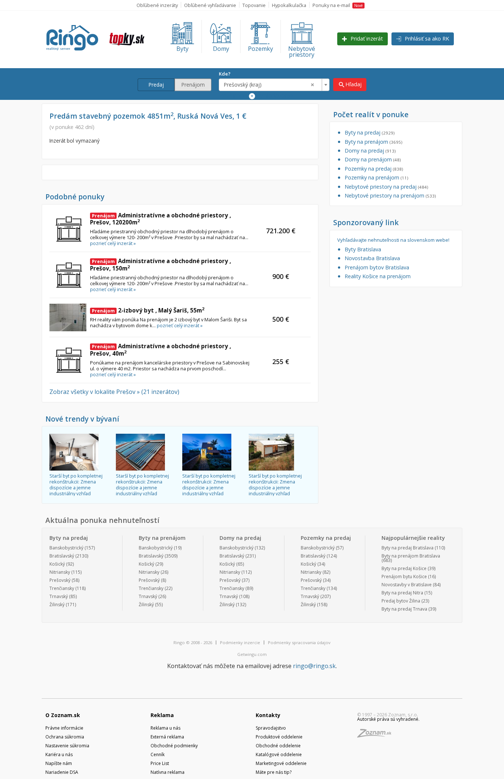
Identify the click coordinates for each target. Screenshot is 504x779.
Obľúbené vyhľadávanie (210, 5)
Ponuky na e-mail (338, 5)
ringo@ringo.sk (314, 666)
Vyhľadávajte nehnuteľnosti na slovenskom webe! (393, 240)
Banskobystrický (66, 548)
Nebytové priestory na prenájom (390, 195)
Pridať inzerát (366, 38)
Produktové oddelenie (279, 737)
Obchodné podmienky (174, 746)
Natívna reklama (167, 772)
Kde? (225, 73)
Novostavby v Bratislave (407, 584)
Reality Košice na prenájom (378, 276)
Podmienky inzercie (240, 642)
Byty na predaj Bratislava (408, 548)
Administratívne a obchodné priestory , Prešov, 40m (160, 349)
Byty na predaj (369, 132)
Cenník (158, 754)
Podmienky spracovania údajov (299, 642)
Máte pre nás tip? (273, 772)
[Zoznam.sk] (376, 735)
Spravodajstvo (271, 728)
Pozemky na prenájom (376, 177)
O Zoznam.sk (62, 715)
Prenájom (193, 84)
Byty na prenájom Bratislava (411, 556)
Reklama (162, 715)
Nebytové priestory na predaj (386, 186)
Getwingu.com (252, 654)
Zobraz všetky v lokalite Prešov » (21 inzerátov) (114, 392)
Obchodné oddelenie (278, 746)
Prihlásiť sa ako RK (426, 38)
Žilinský (57, 604)
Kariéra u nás (59, 754)
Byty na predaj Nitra (402, 593)
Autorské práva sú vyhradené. (388, 719)
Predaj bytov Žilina (401, 601)
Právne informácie (64, 728)
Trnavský (58, 596)
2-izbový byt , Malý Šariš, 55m (148, 310)
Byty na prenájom (373, 141)
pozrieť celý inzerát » (113, 243)
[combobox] (274, 84)
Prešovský (59, 580)
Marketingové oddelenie (281, 763)
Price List (160, 763)
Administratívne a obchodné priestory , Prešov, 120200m (160, 219)
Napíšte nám (58, 763)
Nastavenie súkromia (67, 746)
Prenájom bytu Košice (404, 576)
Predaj (156, 84)
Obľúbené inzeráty (157, 5)
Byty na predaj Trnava (404, 609)
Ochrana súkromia (64, 737)
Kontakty (268, 715)
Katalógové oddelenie (279, 754)
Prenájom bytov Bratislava (377, 267)
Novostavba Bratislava (372, 258)
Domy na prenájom (373, 159)
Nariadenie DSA (61, 772)
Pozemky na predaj (374, 168)
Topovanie (254, 5)
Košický (57, 564)
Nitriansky (59, 572)
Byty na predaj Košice (404, 568)
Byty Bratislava (363, 249)
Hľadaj (350, 84)
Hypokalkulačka (289, 5)
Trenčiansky (61, 588)
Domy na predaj (370, 150)
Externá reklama (167, 737)
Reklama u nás (165, 728)
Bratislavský (61, 556)
